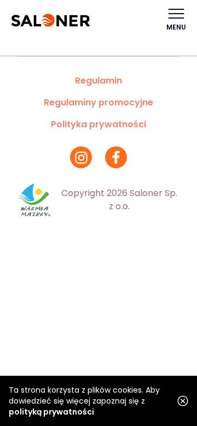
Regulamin (98, 80)
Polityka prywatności (98, 124)
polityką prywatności (51, 411)
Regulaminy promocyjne (98, 102)
